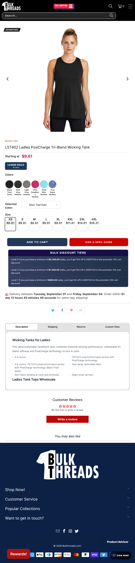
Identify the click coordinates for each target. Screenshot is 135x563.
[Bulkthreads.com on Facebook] (64, 531)
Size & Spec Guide (98, 242)
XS (10, 221)
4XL (94, 221)
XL (58, 221)
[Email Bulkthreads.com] (58, 531)
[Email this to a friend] (81, 310)
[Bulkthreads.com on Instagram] (70, 531)
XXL (70, 221)
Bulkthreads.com (72, 545)
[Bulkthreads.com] (11, 6)
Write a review (67, 419)
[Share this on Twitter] (53, 310)
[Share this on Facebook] (62, 310)
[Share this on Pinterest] (71, 310)
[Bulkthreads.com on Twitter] (76, 531)
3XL (82, 221)
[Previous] (8, 79)
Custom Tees (112, 326)
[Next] (127, 79)
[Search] (110, 6)
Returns (81, 326)
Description (21, 326)
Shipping (52, 326)
